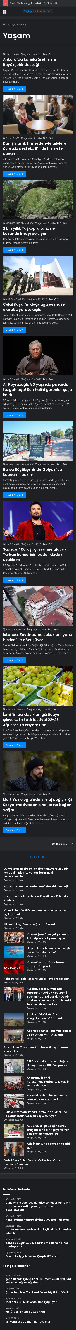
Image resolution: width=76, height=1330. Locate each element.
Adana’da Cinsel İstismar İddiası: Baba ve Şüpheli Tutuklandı (49, 1033)
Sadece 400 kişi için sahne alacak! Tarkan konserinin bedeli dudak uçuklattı (35, 554)
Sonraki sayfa (59, 843)
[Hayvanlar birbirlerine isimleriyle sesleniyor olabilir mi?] (14, 952)
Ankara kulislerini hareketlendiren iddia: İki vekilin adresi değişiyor (48, 1081)
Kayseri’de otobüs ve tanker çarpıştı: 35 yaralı (46, 964)
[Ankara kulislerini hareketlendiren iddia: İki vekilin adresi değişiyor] (14, 1083)
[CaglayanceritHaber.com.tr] (38, 11)
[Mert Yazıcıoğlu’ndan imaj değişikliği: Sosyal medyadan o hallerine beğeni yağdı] (38, 771)
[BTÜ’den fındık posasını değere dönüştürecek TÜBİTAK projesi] (14, 1066)
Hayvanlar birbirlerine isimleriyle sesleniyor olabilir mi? (48, 950)
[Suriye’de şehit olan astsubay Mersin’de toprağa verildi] (14, 1101)
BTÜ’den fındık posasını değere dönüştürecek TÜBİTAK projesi (47, 1063)
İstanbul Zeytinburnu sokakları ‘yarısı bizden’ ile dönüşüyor (38, 637)
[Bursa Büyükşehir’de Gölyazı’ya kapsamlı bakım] (38, 441)
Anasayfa (10, 24)
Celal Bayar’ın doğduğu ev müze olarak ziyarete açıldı (34, 307)
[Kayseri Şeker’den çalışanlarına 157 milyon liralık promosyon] (14, 937)
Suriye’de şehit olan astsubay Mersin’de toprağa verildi (47, 1097)
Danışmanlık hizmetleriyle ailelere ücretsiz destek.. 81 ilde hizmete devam (34, 148)
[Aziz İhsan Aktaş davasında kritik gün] (14, 1149)
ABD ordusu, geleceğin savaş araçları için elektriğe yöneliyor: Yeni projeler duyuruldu (48, 1130)
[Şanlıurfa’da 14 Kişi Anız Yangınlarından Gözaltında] (14, 1019)
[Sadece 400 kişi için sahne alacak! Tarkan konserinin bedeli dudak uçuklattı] (38, 520)
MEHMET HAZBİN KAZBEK (20, 223)
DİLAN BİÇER (13, 138)
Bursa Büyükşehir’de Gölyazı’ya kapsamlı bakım (32, 472)
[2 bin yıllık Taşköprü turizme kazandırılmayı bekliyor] (38, 199)
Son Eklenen (38, 856)
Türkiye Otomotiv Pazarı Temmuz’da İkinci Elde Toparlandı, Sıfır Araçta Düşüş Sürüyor (35, 1114)
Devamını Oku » (14, 88)
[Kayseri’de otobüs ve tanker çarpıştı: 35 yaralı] (14, 967)
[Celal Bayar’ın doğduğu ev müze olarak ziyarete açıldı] (38, 275)
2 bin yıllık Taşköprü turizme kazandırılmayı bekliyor (29, 231)
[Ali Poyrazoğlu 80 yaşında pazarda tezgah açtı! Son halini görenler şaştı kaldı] (38, 355)
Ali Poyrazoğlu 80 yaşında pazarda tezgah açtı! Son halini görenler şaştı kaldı (37, 389)
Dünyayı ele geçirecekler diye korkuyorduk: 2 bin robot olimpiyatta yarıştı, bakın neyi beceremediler (36, 872)
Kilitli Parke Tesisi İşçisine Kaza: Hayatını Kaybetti (37, 979)
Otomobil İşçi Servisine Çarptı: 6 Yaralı (30, 924)
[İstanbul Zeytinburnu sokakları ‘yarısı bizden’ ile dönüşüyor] (38, 606)
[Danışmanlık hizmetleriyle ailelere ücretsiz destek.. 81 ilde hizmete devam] (38, 114)
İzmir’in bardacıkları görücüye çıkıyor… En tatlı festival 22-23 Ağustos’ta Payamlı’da (31, 719)
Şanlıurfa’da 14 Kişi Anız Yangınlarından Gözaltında (45, 1016)
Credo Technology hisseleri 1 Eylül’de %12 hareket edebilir (42, 3)
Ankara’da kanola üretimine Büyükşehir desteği (29, 62)
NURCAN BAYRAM (15, 299)
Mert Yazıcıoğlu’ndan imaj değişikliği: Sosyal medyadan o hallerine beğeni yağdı (38, 805)
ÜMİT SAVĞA (12, 54)
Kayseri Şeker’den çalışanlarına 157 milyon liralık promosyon (48, 936)
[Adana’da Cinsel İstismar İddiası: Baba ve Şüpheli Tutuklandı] (14, 1036)
